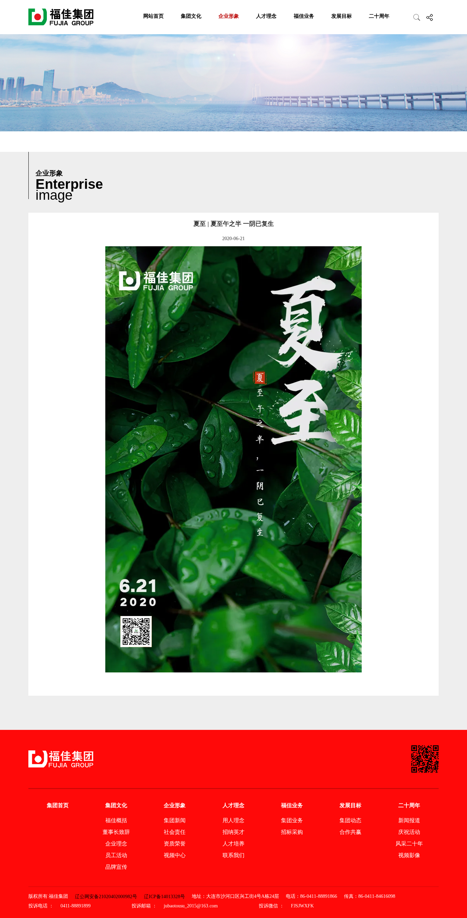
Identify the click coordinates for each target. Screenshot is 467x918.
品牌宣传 (116, 867)
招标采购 (292, 832)
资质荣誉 (175, 844)
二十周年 (379, 16)
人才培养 (233, 844)
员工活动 (116, 855)
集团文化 (191, 16)
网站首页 (153, 16)
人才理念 (266, 16)
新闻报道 (409, 820)
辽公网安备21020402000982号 (106, 896)
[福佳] (60, 17)
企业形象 (228, 16)
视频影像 (409, 855)
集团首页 (58, 805)
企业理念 (116, 844)
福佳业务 (304, 16)
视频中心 (175, 855)
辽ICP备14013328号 (164, 896)
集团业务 (292, 820)
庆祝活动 (409, 832)
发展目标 (341, 16)
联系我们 (233, 855)
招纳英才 (233, 832)
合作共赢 (350, 832)
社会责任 (175, 832)
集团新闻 (175, 820)
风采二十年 (409, 844)
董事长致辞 (116, 832)
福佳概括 (116, 820)
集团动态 (350, 820)
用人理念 (233, 820)
